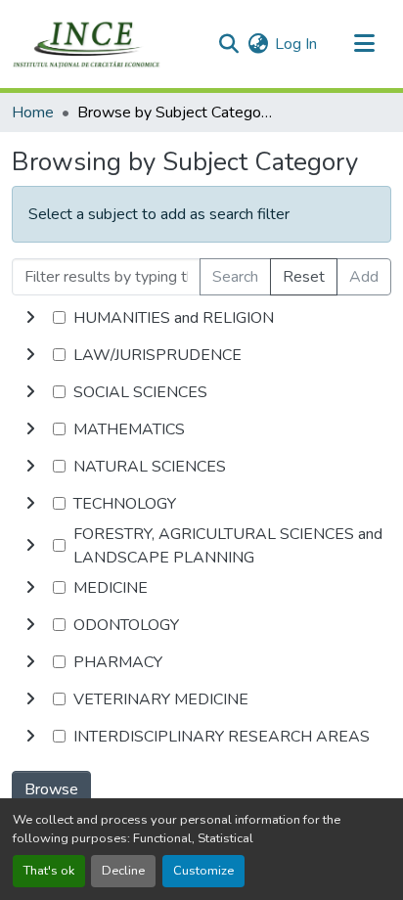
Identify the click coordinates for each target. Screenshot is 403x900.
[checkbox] (59, 317)
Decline (123, 870)
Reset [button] (304, 277)
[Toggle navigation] (363, 44)
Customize (203, 870)
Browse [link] (51, 789)
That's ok (48, 870)
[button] (86, 44)
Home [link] (33, 112)
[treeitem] (201, 355)
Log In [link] (296, 44)
